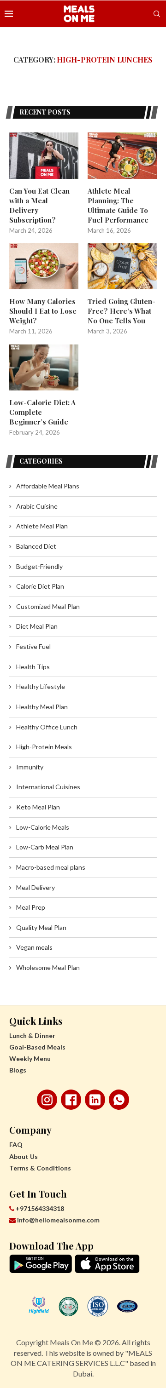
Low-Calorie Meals (42, 827)
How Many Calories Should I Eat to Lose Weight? (43, 311)
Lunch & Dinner (32, 1035)
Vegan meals (34, 947)
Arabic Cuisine (37, 506)
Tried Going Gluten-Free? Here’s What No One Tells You (121, 311)
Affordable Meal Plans (47, 486)
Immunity (29, 767)
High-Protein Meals (44, 747)
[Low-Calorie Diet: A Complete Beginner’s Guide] (43, 367)
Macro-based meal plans (50, 867)
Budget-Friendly (39, 566)
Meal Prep (30, 907)
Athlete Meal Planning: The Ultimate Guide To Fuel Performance (118, 205)
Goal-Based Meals (37, 1047)
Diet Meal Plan (37, 626)
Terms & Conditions (40, 1168)
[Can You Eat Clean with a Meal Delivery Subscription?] (43, 155)
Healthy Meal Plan (42, 707)
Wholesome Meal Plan (48, 967)
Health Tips (33, 667)
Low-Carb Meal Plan (44, 847)
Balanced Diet (36, 546)
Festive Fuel (33, 646)
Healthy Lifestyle (40, 686)
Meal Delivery (35, 887)
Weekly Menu (30, 1058)
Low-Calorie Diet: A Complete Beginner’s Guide (42, 412)
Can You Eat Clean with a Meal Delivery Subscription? (39, 205)
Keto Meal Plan (38, 807)
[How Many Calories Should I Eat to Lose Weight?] (43, 266)
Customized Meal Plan (48, 606)
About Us (23, 1156)
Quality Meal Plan (41, 927)
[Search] (156, 13)
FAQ (16, 1144)
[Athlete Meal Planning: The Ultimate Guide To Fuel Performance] (122, 155)
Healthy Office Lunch (46, 727)
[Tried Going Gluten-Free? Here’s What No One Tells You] (122, 266)
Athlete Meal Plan (42, 526)
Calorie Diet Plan (40, 586)
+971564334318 (39, 1208)
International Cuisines (48, 787)
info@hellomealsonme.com (58, 1220)
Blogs (17, 1070)
